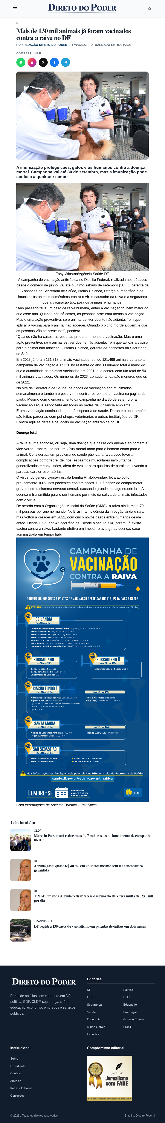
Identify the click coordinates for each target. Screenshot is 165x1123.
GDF (90, 997)
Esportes (93, 1034)
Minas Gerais (96, 1027)
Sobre (14, 1058)
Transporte (44, 921)
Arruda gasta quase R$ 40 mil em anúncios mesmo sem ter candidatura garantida (88, 868)
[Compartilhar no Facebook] (54, 62)
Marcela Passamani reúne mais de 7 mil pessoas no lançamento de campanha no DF (92, 838)
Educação (130, 1004)
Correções (17, 1095)
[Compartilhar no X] (43, 62)
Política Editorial (21, 1088)
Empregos (130, 1012)
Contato (15, 1073)
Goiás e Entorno (134, 1019)
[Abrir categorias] (15, 8)
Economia (94, 1019)
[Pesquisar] (149, 8)
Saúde (91, 1012)
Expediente (18, 1066)
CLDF (38, 830)
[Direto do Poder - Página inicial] (44, 982)
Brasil (127, 1027)
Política (128, 989)
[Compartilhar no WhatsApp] (20, 62)
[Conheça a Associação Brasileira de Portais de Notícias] (109, 1078)
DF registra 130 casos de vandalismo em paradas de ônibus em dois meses (90, 926)
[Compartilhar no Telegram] (65, 62)
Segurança (94, 1004)
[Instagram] (32, 62)
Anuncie (15, 1081)
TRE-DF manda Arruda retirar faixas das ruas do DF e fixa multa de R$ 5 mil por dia (93, 898)
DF (18, 22)
